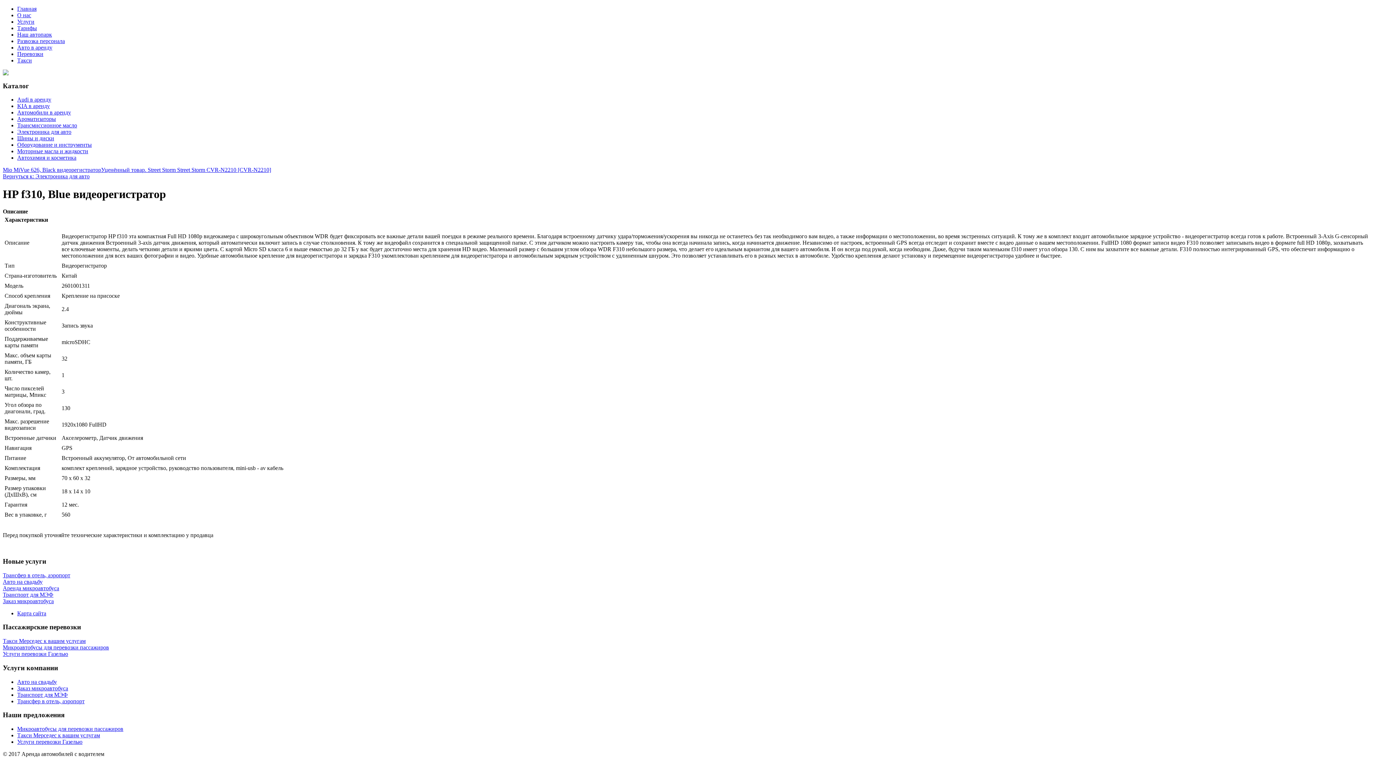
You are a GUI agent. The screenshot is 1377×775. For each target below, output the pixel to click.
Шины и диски (35, 138)
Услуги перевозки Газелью (49, 742)
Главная (27, 9)
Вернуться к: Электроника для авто (46, 176)
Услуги (25, 22)
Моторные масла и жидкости (52, 151)
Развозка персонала (41, 41)
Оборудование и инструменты (54, 145)
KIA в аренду (33, 106)
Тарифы (27, 28)
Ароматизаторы (36, 119)
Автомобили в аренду (44, 112)
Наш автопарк (34, 35)
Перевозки (30, 54)
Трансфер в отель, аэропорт (51, 701)
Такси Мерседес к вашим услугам (58, 735)
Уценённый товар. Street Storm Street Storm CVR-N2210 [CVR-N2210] (186, 170)
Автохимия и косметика (46, 158)
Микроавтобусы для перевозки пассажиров (70, 729)
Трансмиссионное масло (47, 125)
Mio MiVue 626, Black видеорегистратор (52, 170)
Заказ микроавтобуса (42, 688)
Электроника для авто (44, 132)
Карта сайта (31, 613)
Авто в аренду (34, 47)
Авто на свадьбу (37, 682)
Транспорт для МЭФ (42, 695)
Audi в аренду (34, 100)
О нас (24, 15)
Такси (24, 60)
